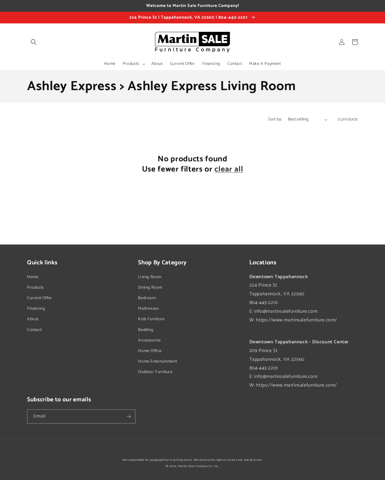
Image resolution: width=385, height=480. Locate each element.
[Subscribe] (128, 416)
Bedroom (147, 298)
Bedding (145, 330)
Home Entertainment (157, 361)
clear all (228, 169)
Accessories (149, 340)
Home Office (150, 351)
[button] (33, 42)
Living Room (150, 277)
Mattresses (148, 308)
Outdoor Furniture (155, 372)
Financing (36, 308)
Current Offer (39, 298)
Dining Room (150, 287)
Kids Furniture (151, 319)
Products (35, 287)
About (32, 319)
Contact (34, 330)
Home (32, 277)
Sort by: (275, 119)
